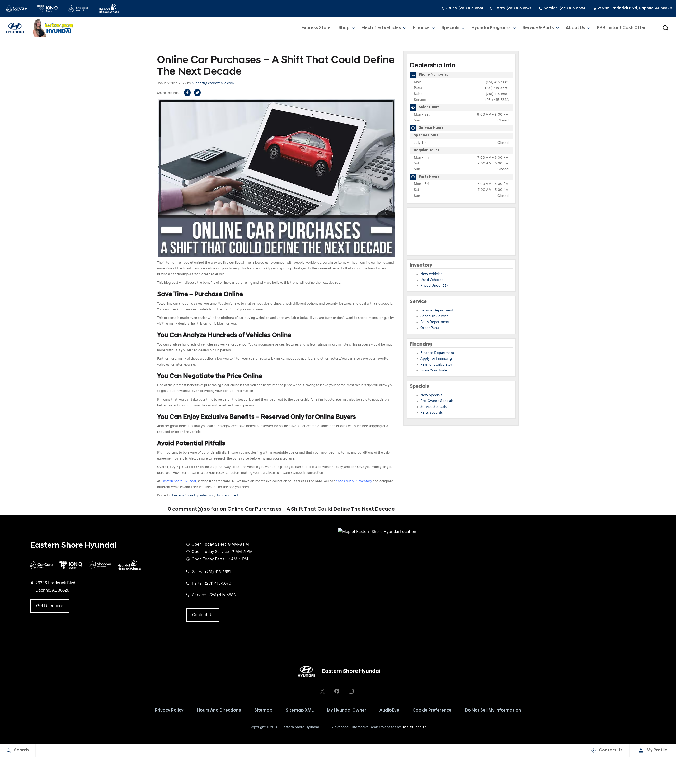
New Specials (431, 395)
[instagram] (351, 691)
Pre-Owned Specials (436, 401)
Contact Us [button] (202, 615)
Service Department (436, 311)
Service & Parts (538, 28)
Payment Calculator (436, 365)
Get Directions (50, 606)
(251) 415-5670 (497, 88)
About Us (575, 28)
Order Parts (429, 328)
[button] (665, 28)
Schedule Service (434, 316)
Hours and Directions (219, 710)
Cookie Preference (432, 710)
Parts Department (434, 322)
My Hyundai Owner (346, 710)
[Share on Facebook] (187, 92)
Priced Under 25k (434, 286)
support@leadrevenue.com (213, 83)
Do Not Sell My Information (493, 710)
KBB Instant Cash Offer (621, 28)
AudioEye (389, 710)
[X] (322, 691)
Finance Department (437, 353)
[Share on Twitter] (197, 92)
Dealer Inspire (414, 727)
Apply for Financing (436, 359)
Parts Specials (431, 413)
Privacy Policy (169, 710)
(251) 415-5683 (497, 100)
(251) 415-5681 (497, 82)
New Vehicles (431, 274)
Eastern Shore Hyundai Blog (193, 495)
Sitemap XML (300, 710)
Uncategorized (226, 495)
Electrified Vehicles (381, 28)
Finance (421, 28)
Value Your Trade (433, 370)
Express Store (316, 28)
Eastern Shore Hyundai (300, 727)
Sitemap (263, 710)
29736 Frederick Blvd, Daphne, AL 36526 (635, 8)
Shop (344, 28)
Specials (450, 28)
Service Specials (433, 407)
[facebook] (336, 691)
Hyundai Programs (491, 29)
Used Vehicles (431, 280)
